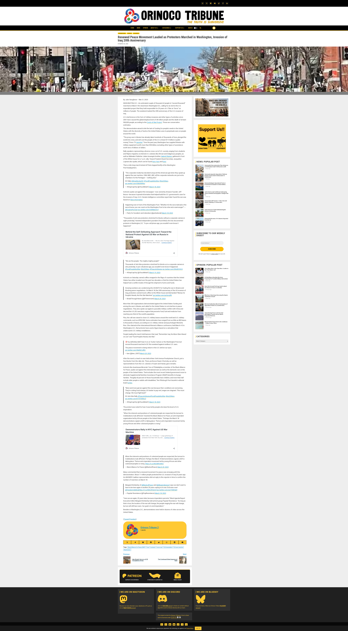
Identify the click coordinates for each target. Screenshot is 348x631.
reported (139, 142)
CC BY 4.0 (173, 617)
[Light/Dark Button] (195, 28)
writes (130, 383)
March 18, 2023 (154, 187)
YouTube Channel (211, 28)
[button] (200, 28)
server (167, 606)
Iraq (148, 547)
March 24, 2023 (123, 43)
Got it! (198, 628)
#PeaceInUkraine (156, 269)
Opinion (145, 28)
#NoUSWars (163, 181)
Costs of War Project (154, 122)
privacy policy (214, 254)
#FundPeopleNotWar (151, 181)
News (138, 28)
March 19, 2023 (154, 273)
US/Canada (136, 33)
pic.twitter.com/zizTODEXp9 (167, 490)
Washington (127, 549)
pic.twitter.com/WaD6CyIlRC (135, 350)
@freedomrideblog (132, 490)
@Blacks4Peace (147, 485)
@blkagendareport (163, 485)
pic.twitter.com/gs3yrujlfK (162, 295)
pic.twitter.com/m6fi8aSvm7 (148, 210)
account (130, 608)
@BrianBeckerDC (137, 181)
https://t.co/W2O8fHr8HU (154, 464)
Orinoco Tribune (175, 615)
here (154, 162)
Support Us (179, 28)
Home (132, 28)
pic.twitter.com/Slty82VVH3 (173, 269)
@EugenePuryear (131, 210)
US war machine (178, 547)
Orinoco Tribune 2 (149, 527)
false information (136, 200)
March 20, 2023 (160, 299)
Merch (190, 28)
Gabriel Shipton (166, 156)
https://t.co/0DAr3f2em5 (148, 490)
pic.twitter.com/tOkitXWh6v (135, 183)
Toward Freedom (130, 519)
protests (153, 547)
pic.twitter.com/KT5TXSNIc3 (135, 399)
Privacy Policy (189, 628)
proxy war (159, 547)
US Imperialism (168, 547)
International (122, 33)
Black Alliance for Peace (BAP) (136, 547)
